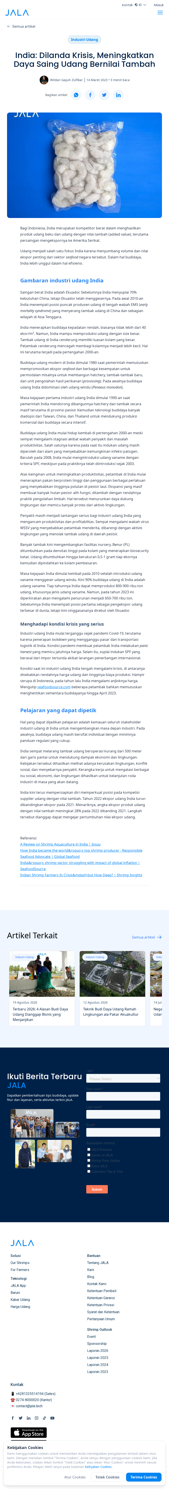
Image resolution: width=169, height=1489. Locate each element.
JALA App (18, 1286)
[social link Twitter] (20, 1418)
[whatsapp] (76, 95)
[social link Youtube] (52, 1418)
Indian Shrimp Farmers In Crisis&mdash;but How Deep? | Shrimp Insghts (81, 875)
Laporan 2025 (97, 1358)
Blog (90, 1277)
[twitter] (104, 95)
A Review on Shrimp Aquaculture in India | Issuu (60, 844)
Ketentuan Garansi (101, 1298)
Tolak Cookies (107, 1477)
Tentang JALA (97, 1263)
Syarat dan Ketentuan (103, 1312)
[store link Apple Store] (29, 1432)
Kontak (127, 5)
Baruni (15, 1293)
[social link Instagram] (36, 1418)
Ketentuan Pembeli (101, 1291)
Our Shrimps (20, 1263)
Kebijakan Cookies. (98, 1467)
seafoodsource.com (54, 687)
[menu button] (160, 12)
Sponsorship (97, 1344)
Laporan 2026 (97, 1351)
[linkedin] (118, 95)
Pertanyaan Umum (101, 1319)
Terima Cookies (143, 1477)
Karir (90, 1270)
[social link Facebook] (13, 1418)
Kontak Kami (96, 1284)
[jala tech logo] (17, 12)
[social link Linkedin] (28, 1418)
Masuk (159, 5)
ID (140, 5)
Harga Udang (20, 1307)
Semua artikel (23, 26)
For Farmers (20, 1270)
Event (91, 1337)
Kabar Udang (20, 1300)
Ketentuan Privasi (100, 1305)
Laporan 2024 (97, 1365)
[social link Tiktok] (44, 1418)
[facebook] (90, 95)
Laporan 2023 (97, 1372)
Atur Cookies (75, 1477)
